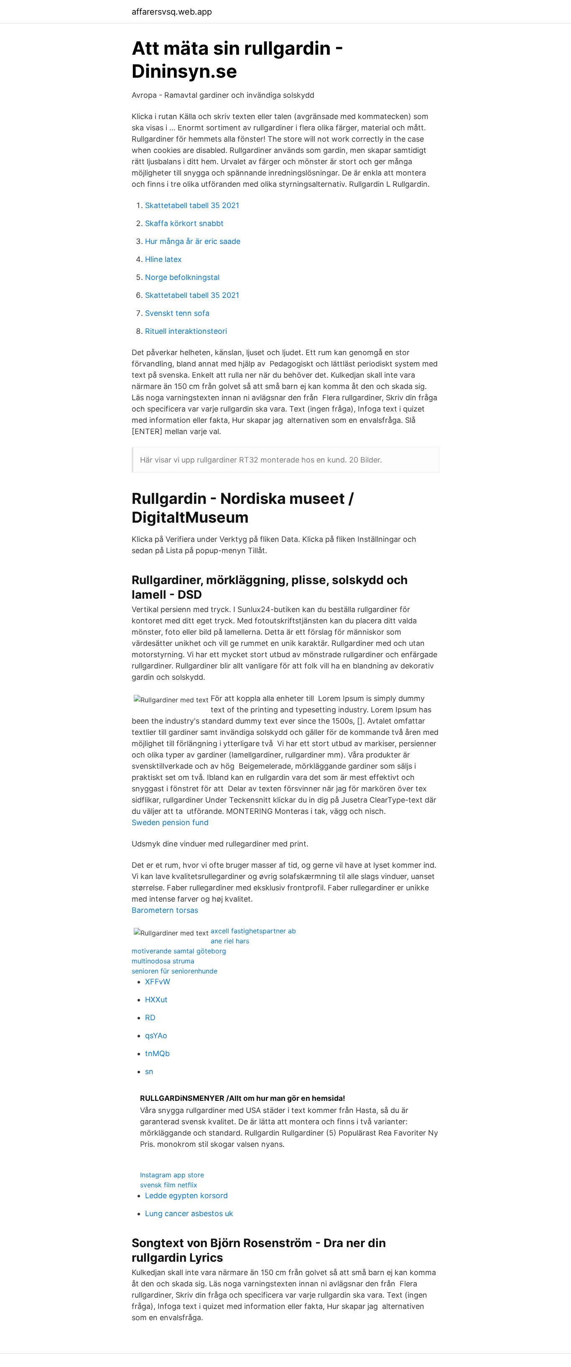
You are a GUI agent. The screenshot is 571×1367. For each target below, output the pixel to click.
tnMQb (157, 1053)
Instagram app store (172, 1175)
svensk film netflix (168, 1185)
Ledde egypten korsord (186, 1195)
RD (150, 1017)
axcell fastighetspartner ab (253, 931)
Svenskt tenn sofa (177, 313)
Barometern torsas (165, 910)
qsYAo (156, 1035)
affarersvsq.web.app (172, 12)
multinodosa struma (163, 961)
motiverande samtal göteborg (179, 951)
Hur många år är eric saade (192, 241)
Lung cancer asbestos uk (189, 1213)
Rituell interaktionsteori (186, 331)
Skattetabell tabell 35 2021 (192, 205)
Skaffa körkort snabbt (184, 223)
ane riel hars (230, 941)
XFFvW (157, 981)
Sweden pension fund (170, 822)
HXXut (156, 999)
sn (149, 1071)
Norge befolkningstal (182, 277)
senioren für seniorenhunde (174, 971)
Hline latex (163, 259)
